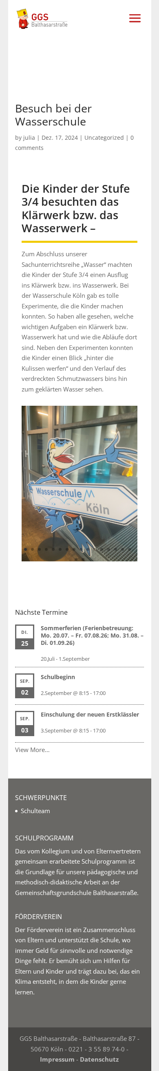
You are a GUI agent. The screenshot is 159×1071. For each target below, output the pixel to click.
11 (94, 549)
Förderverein (45, 930)
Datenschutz (99, 1059)
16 (129, 549)
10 (87, 549)
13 (108, 549)
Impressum (57, 1059)
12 (101, 549)
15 (122, 549)
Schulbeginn (58, 677)
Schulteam (35, 811)
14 (115, 549)
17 (76, 559)
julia (29, 137)
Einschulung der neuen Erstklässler (90, 714)
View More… (32, 750)
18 (83, 559)
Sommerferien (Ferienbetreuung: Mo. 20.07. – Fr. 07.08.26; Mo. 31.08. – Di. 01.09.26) (92, 635)
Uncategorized (104, 137)
